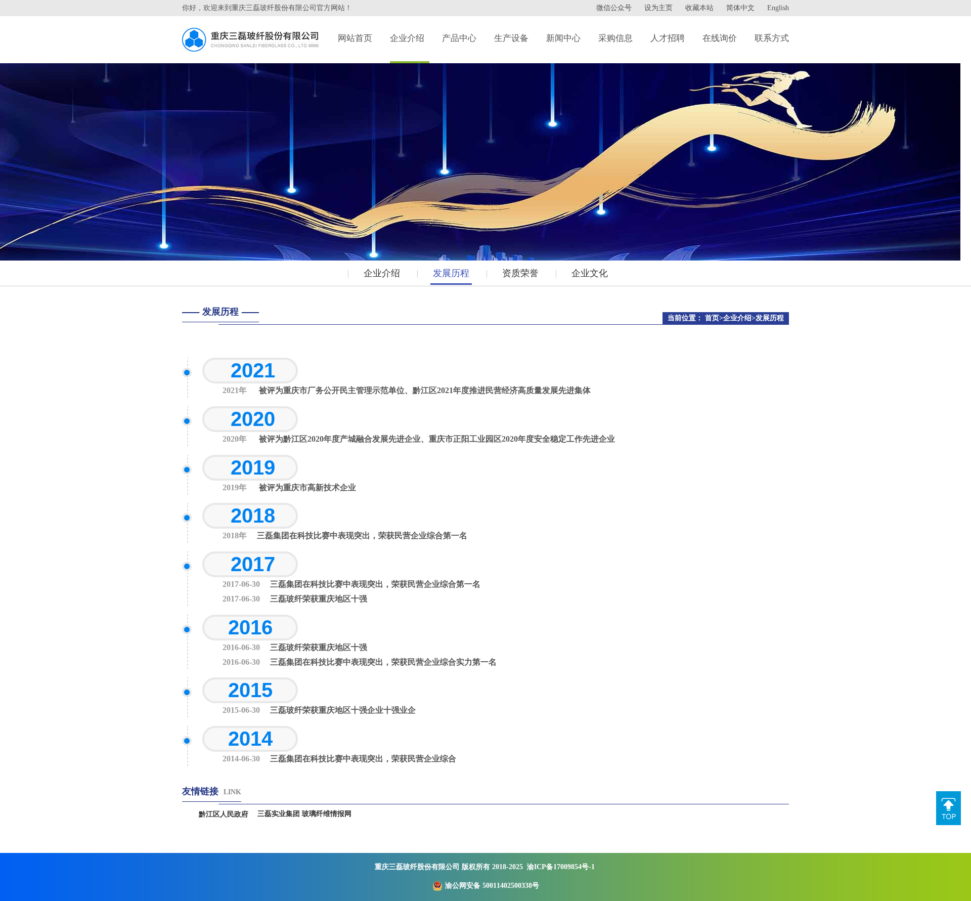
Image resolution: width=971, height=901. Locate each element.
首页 (712, 318)
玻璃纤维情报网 (326, 814)
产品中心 (459, 38)
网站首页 (355, 38)
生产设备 (511, 38)
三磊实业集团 (278, 814)
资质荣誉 (520, 273)
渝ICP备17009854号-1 (561, 867)
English (778, 8)
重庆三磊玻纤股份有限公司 (417, 867)
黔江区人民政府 (223, 814)
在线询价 (719, 38)
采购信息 (615, 38)
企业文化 (589, 273)
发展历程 (451, 273)
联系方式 (772, 38)
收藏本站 (699, 8)
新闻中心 (563, 38)
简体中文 (740, 8)
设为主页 (658, 8)
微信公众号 (614, 8)
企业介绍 (407, 38)
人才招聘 (667, 38)
